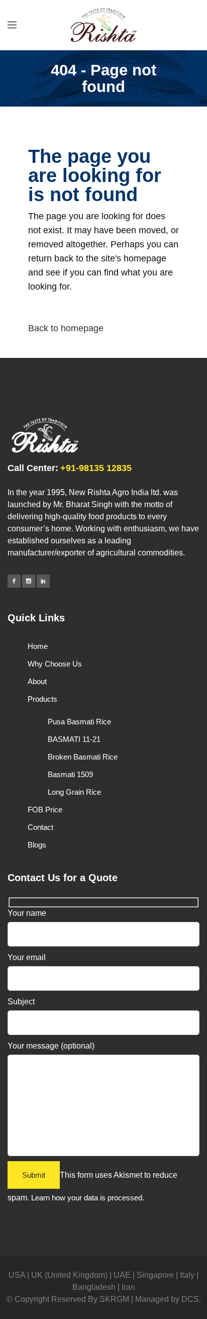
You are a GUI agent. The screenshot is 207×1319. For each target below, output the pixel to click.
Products (42, 699)
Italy (187, 1275)
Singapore (155, 1275)
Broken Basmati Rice (83, 756)
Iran (128, 1287)
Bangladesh (94, 1287)
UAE (122, 1275)
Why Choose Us (55, 664)
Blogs (37, 844)
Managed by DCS (167, 1299)
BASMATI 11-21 (74, 739)
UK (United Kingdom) (69, 1275)
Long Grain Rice (74, 792)
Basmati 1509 (70, 774)
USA (17, 1275)
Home (38, 646)
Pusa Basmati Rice (79, 721)
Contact (40, 827)
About (37, 681)
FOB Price (45, 809)
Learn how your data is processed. (87, 1197)
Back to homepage (66, 328)
